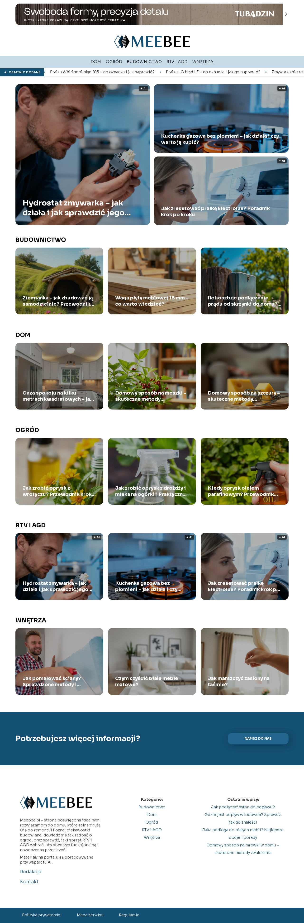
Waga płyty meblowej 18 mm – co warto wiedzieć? (152, 301)
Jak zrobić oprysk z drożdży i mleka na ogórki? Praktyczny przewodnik (150, 491)
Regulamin (129, 915)
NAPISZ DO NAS (258, 739)
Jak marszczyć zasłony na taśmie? (239, 681)
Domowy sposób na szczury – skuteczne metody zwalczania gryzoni (244, 396)
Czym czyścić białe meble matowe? (146, 681)
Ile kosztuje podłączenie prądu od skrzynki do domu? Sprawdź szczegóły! (242, 301)
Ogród (27, 430)
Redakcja (30, 872)
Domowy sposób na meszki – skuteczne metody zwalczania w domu (150, 396)
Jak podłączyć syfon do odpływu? (243, 807)
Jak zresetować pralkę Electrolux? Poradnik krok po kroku (215, 211)
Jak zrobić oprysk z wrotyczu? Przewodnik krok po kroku (57, 491)
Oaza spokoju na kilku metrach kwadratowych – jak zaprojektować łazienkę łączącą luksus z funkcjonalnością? (58, 396)
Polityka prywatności (42, 915)
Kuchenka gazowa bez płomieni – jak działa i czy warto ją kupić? (220, 139)
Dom (22, 335)
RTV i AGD (30, 525)
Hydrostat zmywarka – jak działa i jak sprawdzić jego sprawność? (73, 208)
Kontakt (29, 882)
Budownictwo (40, 240)
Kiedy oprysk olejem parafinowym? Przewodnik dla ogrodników (241, 491)
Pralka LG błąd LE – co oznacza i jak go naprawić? (151, 72)
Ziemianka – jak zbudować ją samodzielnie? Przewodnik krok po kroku (58, 301)
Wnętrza (30, 620)
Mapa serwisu (90, 915)
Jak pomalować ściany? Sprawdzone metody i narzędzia (52, 681)
